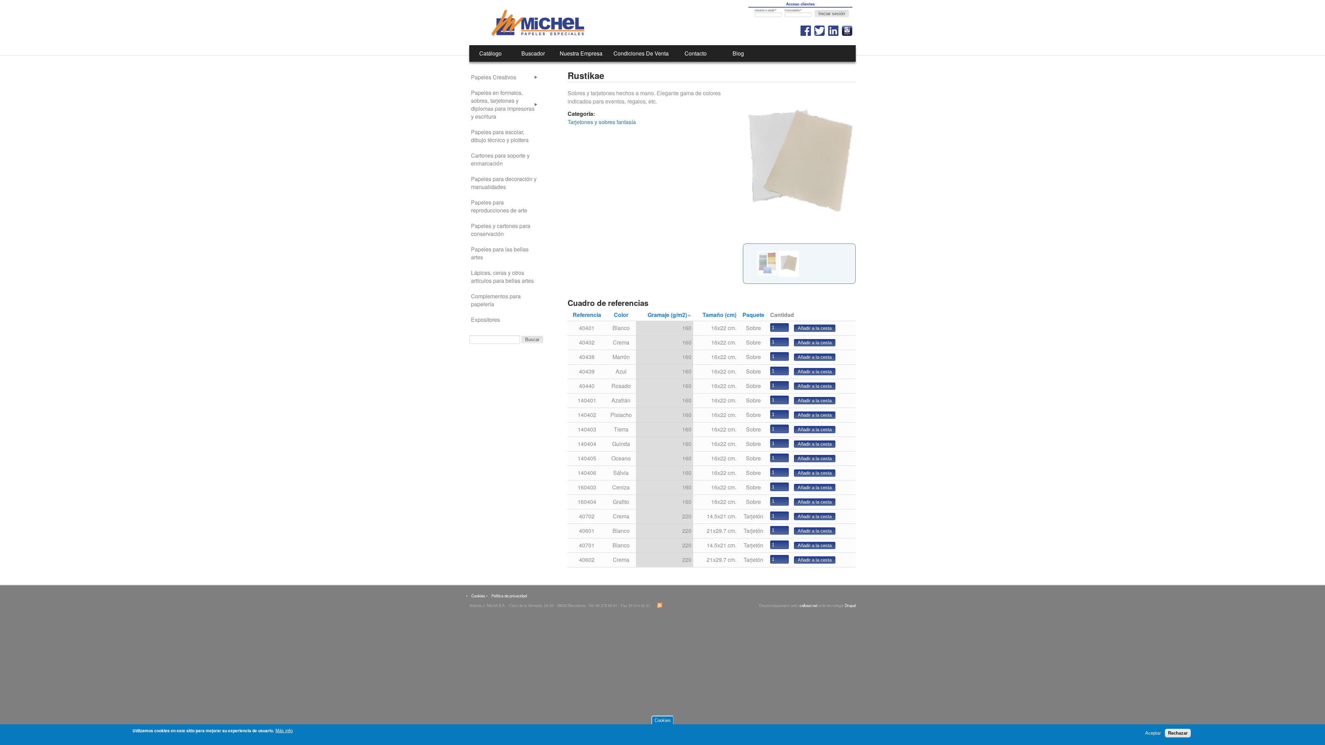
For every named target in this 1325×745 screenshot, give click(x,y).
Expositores (485, 320)
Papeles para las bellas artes (500, 253)
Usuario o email (765, 10)
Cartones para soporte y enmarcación (500, 159)
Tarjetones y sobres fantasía (602, 122)
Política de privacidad (509, 595)
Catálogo (490, 53)
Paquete (753, 315)
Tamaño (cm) (719, 315)
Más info (284, 730)
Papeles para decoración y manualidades (504, 183)
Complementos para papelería (496, 300)
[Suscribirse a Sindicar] (659, 606)
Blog (738, 53)
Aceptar (1153, 733)
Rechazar (1178, 733)
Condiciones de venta (641, 53)
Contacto (696, 53)
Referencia (587, 315)
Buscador (533, 53)
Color (621, 315)
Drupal (850, 605)
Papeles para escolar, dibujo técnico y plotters (500, 136)
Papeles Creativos (493, 77)
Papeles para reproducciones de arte (499, 206)
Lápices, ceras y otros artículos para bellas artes (502, 277)
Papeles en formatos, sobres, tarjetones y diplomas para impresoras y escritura (502, 104)
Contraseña (793, 10)
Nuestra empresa (581, 53)
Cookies (478, 595)
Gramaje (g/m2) (667, 315)
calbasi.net (808, 605)
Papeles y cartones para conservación (500, 230)
